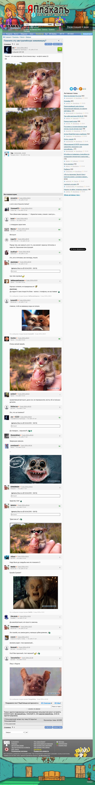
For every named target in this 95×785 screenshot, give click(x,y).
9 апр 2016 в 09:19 (25, 262)
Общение (24, 34)
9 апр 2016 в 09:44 (23, 505)
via (6, 58)
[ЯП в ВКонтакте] (75, 89)
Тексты (76, 181)
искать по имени (34, 709)
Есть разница (68, 164)
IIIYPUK (68, 123)
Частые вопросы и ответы (20, 747)
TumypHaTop (15, 658)
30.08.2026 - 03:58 (20, 153)
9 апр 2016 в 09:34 (26, 445)
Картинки (75, 118)
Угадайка (67, 101)
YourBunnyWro (70, 186)
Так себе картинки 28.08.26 (73, 116)
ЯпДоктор (14, 406)
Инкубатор (40, 34)
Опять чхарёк (68, 139)
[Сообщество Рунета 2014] (88, 752)
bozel (12, 218)
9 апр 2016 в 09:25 (25, 406)
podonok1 (68, 181)
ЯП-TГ (62, 34)
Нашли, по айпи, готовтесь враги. (75, 189)
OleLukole (14, 616)
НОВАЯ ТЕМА (57, 44)
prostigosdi (15, 445)
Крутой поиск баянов (31, 27)
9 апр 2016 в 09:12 (22, 47)
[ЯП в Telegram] (71, 89)
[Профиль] (8, 50)
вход (86, 27)
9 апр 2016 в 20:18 (24, 647)
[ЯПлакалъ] (12, 27)
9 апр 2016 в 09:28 (26, 417)
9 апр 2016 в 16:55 (25, 616)
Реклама (27, 31)
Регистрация (74, 27)
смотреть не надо (70, 184)
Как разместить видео (42, 747)
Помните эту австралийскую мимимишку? (25, 40)
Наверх (89, 782)
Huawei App (62, 745)
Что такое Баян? (39, 742)
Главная (8, 37)
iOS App (61, 742)
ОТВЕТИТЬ (48, 44)
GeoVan (13, 338)
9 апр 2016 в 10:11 (23, 566)
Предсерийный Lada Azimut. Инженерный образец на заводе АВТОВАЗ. (75, 108)
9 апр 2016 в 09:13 (24, 198)
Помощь (45, 29)
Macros (13, 229)
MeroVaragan (69, 151)
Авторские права (17, 745)
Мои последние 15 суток (72, 96)
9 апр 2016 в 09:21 (24, 300)
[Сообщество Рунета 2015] (82, 752)
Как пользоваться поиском (43, 744)
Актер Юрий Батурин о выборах (75, 134)
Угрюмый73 (15, 208)
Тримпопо (69, 136)
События (75, 161)
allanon (68, 166)
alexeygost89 (70, 113)
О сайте (26, 29)
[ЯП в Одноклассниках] (80, 89)
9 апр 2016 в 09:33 (27, 435)
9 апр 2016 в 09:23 (23, 394)
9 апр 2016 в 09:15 (22, 218)
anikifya (68, 191)
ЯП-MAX (71, 34)
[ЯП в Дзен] (78, 89)
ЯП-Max (57, 703)
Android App (62, 743)
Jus (13, 48)
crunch (13, 637)
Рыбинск (67, 169)
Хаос (31, 34)
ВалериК (14, 647)
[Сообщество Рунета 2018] (77, 752)
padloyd (68, 118)
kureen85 (14, 300)
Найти (58, 24)
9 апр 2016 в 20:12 (23, 637)
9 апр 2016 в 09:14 (26, 208)
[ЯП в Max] (85, 89)
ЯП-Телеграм (46, 703)
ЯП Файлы (52, 34)
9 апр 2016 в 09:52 (23, 556)
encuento (14, 198)
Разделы (9, 34)
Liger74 (13, 239)
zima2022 (68, 131)
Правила (51, 29)
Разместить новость (41, 751)
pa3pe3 (13, 394)
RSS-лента (15, 749)
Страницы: (7, 44)
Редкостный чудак (70, 121)
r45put (13, 556)
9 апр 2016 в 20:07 (26, 626)
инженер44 (69, 98)
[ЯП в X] (83, 89)
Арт (46, 34)
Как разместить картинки (43, 745)
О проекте (15, 742)
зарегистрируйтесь (46, 714)
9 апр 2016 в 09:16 (23, 239)
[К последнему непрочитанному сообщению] (17, 44)
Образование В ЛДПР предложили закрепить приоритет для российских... (76, 147)
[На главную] (4, 34)
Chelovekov (69, 171)
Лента (16, 34)
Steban (68, 161)
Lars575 (68, 103)
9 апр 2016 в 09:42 (27, 486)
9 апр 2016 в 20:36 (27, 657)
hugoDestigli (69, 141)
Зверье (28, 37)
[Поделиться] (59, 41)
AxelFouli (14, 252)
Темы (50, 24)
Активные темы (35, 29)
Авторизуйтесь (20, 714)
